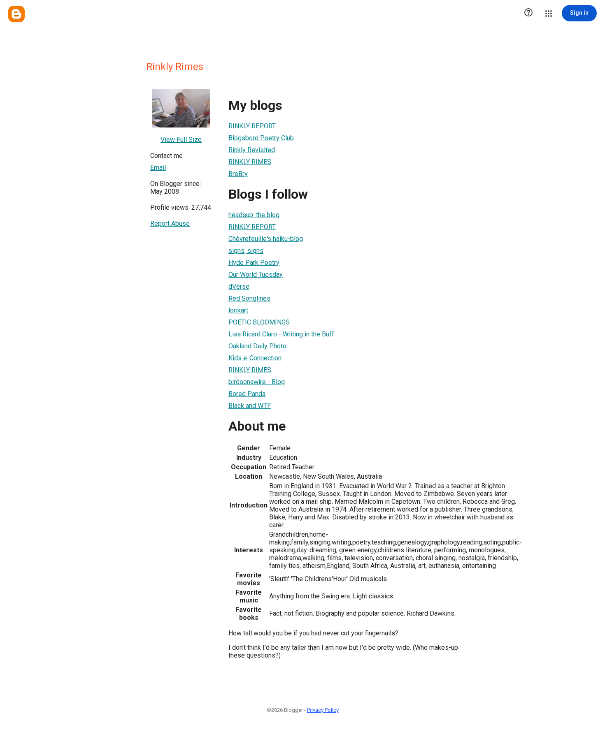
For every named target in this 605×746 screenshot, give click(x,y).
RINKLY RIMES (249, 162)
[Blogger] (16, 14)
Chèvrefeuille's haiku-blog (265, 239)
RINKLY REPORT (252, 126)
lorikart (238, 310)
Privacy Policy (323, 710)
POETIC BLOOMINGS (259, 322)
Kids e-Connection (255, 358)
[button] (528, 13)
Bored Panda (246, 394)
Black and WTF (249, 406)
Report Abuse (170, 223)
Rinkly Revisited (251, 150)
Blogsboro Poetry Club (261, 138)
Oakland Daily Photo (257, 346)
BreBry (238, 174)
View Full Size (181, 140)
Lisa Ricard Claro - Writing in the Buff (281, 334)
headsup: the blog (253, 215)
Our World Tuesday (255, 274)
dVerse (238, 286)
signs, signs (245, 251)
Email (158, 167)
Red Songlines (249, 298)
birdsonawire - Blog (256, 382)
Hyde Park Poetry (253, 262)
